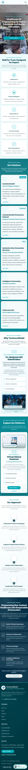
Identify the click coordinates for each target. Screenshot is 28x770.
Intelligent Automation (7, 733)
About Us (4, 705)
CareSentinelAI (5, 725)
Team (2, 708)
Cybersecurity (5, 730)
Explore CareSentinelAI (14, 673)
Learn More (6, 202)
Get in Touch (8, 748)
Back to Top (6, 764)
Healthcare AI (5, 727)
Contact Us (14, 41)
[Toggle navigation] (25, 2)
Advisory (3, 710)
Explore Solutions (14, 38)
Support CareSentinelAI (8, 751)
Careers (3, 716)
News (2, 713)
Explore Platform (14, 484)
